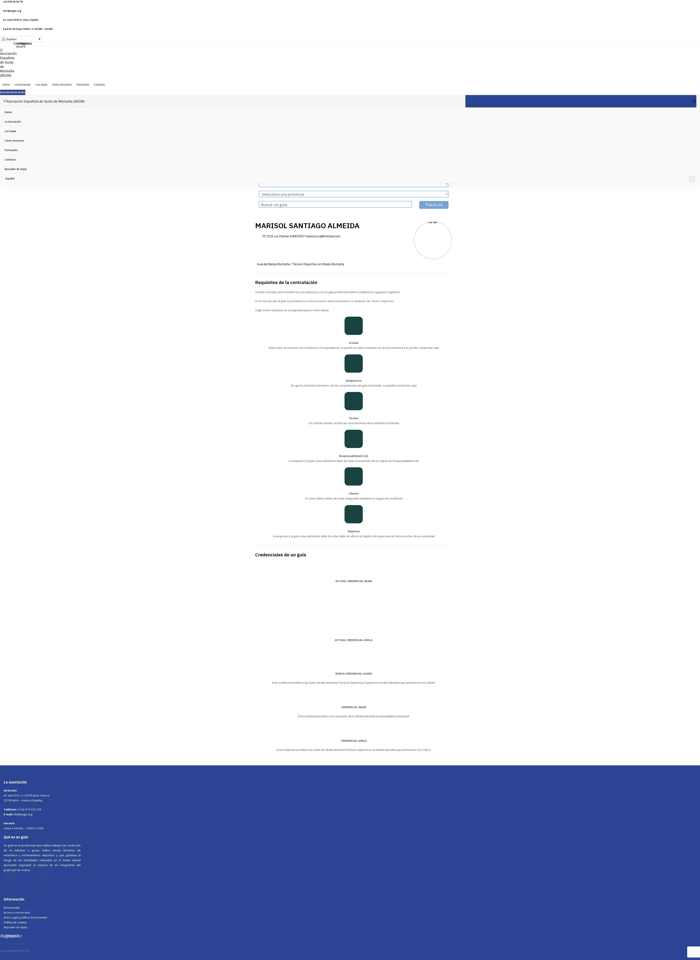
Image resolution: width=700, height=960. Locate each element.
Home (6, 84)
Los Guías (41, 84)
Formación (82, 84)
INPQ (21, 950)
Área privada (12, 907)
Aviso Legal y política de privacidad (25, 917)
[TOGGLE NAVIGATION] (580, 101)
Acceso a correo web (17, 912)
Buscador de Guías (16, 169)
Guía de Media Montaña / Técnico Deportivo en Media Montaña (300, 264)
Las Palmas (281, 236)
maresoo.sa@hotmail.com (322, 236)
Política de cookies (15, 922)
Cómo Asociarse (62, 84)
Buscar (436, 204)
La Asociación (22, 84)
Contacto (99, 84)
